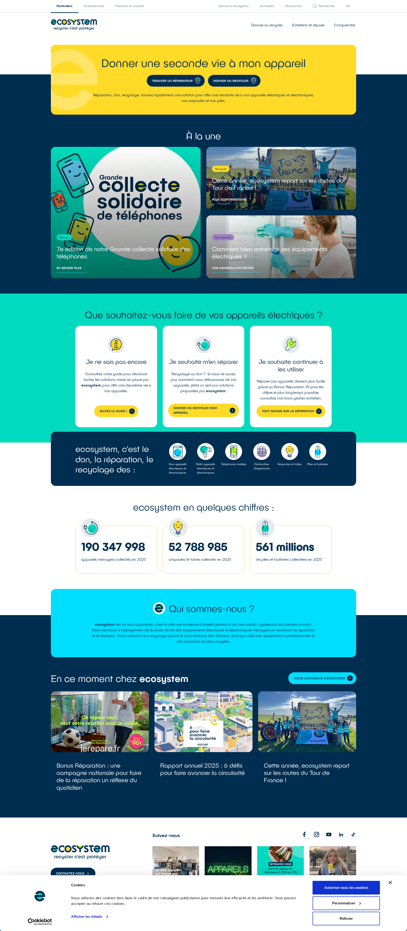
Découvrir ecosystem (234, 6)
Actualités (267, 6)
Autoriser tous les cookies (346, 888)
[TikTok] (353, 834)
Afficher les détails (86, 917)
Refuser (346, 918)
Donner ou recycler (267, 25)
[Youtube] (329, 834)
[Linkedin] (341, 834)
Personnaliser (343, 903)
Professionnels (94, 6)
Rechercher (327, 6)
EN (348, 6)
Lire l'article (100, 746)
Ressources (293, 6)
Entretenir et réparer (308, 25)
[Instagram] (316, 834)
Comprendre (344, 25)
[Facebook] (304, 834)
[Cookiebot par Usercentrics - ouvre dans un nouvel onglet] (40, 921)
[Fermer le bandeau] (390, 882)
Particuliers (65, 6)
